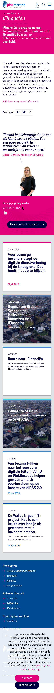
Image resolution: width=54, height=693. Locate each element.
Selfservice (12, 603)
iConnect (11, 581)
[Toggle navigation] (49, 4)
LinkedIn (5, 212)
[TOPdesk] (37, 4)
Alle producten (14, 586)
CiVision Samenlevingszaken (21, 571)
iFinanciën (12, 576)
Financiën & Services (13, 13)
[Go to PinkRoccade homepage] (14, 4)
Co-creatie (12, 599)
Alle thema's (13, 608)
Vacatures (12, 621)
